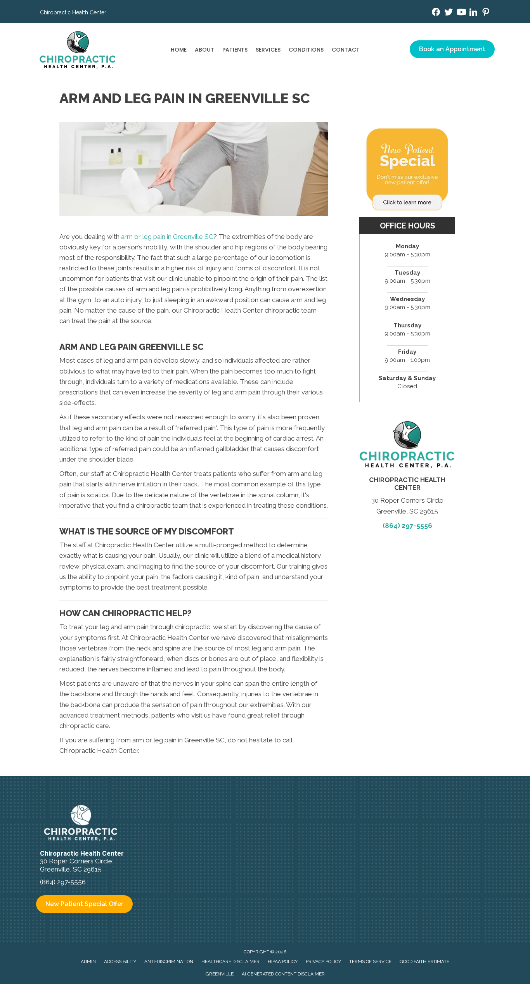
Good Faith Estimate (424, 961)
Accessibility (120, 961)
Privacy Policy (323, 961)
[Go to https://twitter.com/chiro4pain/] (448, 13)
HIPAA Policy (283, 961)
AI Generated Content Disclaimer (283, 974)
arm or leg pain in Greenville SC (167, 236)
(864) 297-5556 (407, 525)
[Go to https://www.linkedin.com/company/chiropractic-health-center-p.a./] (473, 13)
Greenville (220, 974)
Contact (346, 50)
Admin (88, 961)
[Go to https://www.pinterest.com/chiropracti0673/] (486, 13)
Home (179, 50)
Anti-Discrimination (168, 961)
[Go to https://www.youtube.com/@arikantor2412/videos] (461, 13)
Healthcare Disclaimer (230, 961)
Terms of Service (370, 961)
